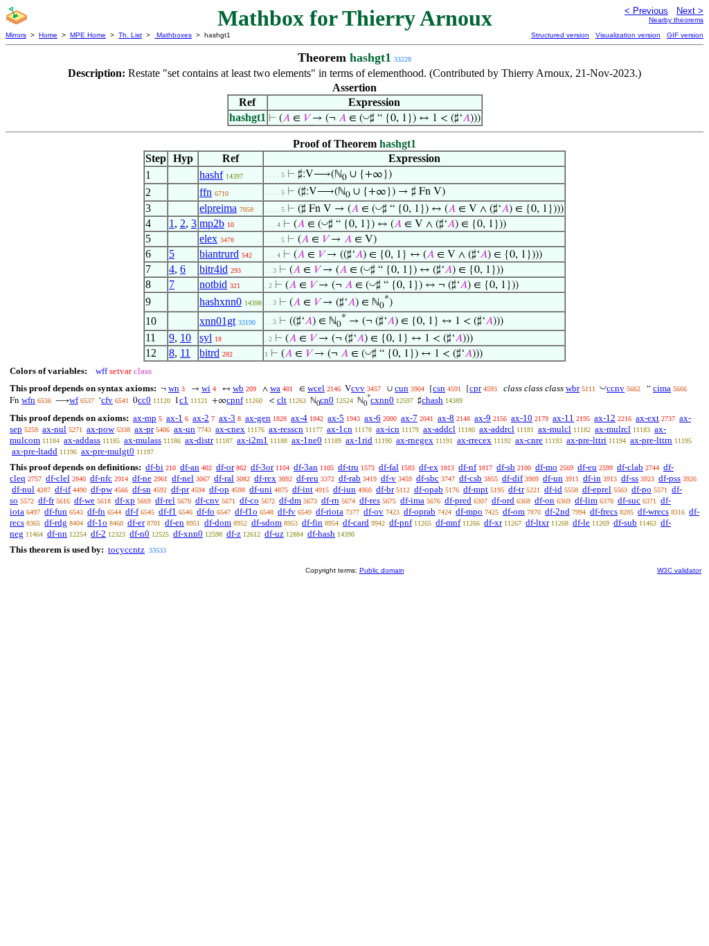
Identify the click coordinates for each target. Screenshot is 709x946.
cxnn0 (382, 400)
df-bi (154, 467)
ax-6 (372, 418)
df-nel (183, 478)
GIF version (685, 35)
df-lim (586, 500)
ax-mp (144, 418)
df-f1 (168, 511)
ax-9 (482, 418)
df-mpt (475, 489)
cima (662, 388)
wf (73, 400)
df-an (189, 467)
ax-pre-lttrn (651, 440)
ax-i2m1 (252, 440)
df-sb (505, 467)
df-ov (374, 511)
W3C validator (679, 570)
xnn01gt (217, 321)
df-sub (625, 522)
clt (282, 400)
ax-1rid (359, 440)
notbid (213, 284)
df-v (388, 478)
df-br (385, 489)
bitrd (209, 353)
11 (185, 353)
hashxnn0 (220, 301)
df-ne (142, 478)
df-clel (58, 478)
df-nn (57, 533)
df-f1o (246, 511)
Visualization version (628, 35)
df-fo (206, 511)
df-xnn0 (188, 533)
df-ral (224, 478)
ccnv (616, 388)
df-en (174, 522)
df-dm (290, 500)
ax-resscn (286, 429)
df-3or (262, 467)
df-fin (312, 522)
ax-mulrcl (613, 429)
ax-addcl (439, 429)
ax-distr (199, 440)
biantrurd (219, 254)
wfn (28, 400)
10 (185, 337)
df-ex (428, 467)
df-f (131, 511)
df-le (581, 522)
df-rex (265, 478)
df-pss (669, 478)
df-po (641, 489)
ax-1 (174, 418)
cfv (107, 400)
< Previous (646, 11)
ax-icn (388, 429)
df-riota (329, 511)
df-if (63, 489)
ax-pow (100, 429)
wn (173, 388)
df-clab (630, 467)
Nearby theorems (676, 20)
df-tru (348, 467)
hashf (211, 175)
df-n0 (139, 533)
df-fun (55, 511)
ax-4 (299, 418)
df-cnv (207, 500)
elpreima (218, 208)
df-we (84, 500)
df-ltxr (537, 522)
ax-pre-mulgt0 (107, 451)
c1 (183, 400)
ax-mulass (142, 440)
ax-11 (563, 418)
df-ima (412, 500)
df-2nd (557, 511)
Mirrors (16, 35)
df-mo (546, 467)
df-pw (101, 489)
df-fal (389, 467)
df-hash (321, 533)
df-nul (23, 489)
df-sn (141, 489)
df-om (514, 511)
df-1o (97, 522)
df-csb (470, 478)
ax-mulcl (554, 429)
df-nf (467, 467)
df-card (356, 522)
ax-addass (82, 440)
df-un (553, 478)
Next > (689, 11)
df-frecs (604, 511)
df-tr (516, 489)
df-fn (96, 511)
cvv (358, 388)
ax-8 (446, 418)
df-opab (428, 489)
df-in (592, 478)
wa (275, 388)
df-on (545, 500)
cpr (475, 388)
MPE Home (88, 35)
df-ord (503, 500)
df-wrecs (653, 511)
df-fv (287, 511)
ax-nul (54, 429)
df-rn (330, 500)
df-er (136, 522)
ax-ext (647, 418)
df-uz (274, 533)
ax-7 (409, 418)
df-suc (629, 500)
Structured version (560, 35)
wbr (573, 388)
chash (432, 400)
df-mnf (448, 522)
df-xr (493, 522)
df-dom (217, 522)
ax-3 (227, 418)
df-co (249, 500)
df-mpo (469, 511)
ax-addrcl (496, 429)
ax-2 (200, 418)
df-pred (458, 500)
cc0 (144, 400)
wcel (316, 388)
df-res (369, 500)
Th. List (130, 35)
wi (205, 388)
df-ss (629, 478)
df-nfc (101, 478)
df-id (553, 489)
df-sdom (266, 522)
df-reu (307, 478)
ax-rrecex (474, 440)
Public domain (381, 570)
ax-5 (335, 418)
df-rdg (55, 522)
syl (205, 337)
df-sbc (427, 478)
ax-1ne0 (306, 440)
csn (439, 388)
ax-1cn (339, 429)
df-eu (587, 467)
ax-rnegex (414, 440)
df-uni (260, 489)
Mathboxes (173, 35)
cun (402, 388)
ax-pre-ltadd (34, 451)
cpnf (234, 400)
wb (238, 388)
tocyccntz (126, 549)
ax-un (184, 429)
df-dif (512, 478)
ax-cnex (230, 429)
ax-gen (258, 418)
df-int (302, 489)
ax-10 (521, 418)
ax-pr (144, 429)
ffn (205, 192)
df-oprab (420, 511)
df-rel (165, 500)
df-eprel (596, 489)
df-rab (350, 478)
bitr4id (213, 269)
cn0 (327, 400)
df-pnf (400, 522)
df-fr (46, 500)
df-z (233, 533)
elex (208, 238)
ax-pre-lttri (586, 440)
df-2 (98, 533)
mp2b (211, 223)
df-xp (125, 500)
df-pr (180, 489)
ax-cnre (529, 440)
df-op (219, 489)
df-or (225, 467)
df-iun (344, 489)
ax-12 (605, 418)
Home (48, 35)
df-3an (306, 467)
